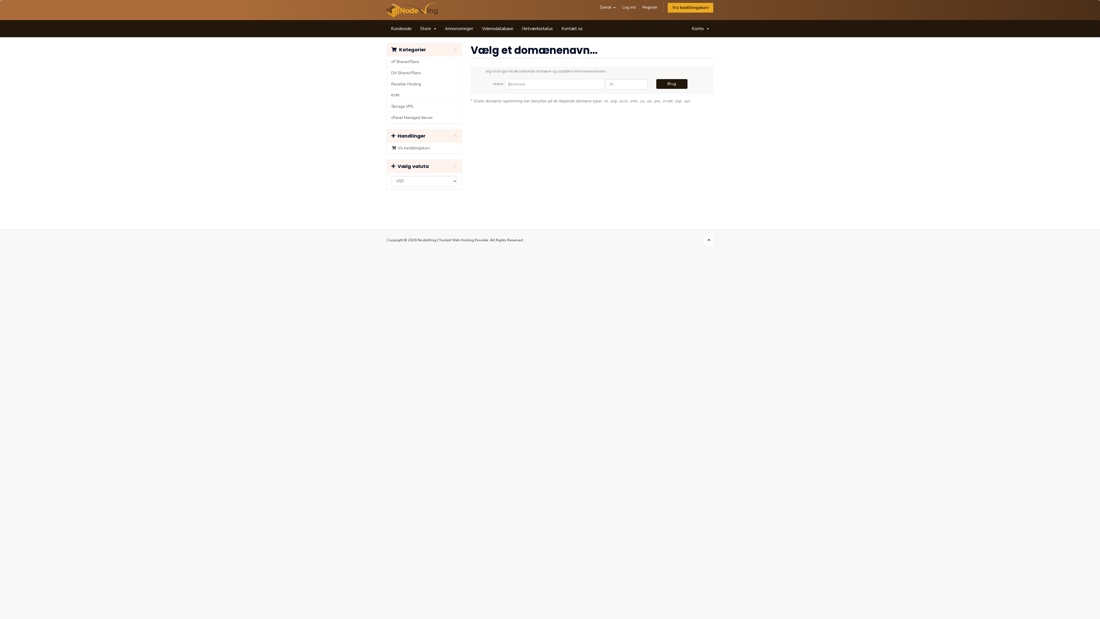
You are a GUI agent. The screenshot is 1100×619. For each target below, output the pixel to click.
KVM (395, 95)
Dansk (606, 7)
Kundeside (401, 29)
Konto (699, 29)
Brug (671, 84)
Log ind (629, 7)
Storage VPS (402, 106)
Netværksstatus (537, 29)
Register (650, 7)
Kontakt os (572, 29)
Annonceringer (459, 29)
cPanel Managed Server (412, 117)
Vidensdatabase (497, 29)
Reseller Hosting (406, 84)
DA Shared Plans (406, 73)
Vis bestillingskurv (690, 7)
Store (426, 29)
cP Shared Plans (405, 61)
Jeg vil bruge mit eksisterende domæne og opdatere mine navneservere (546, 71)
